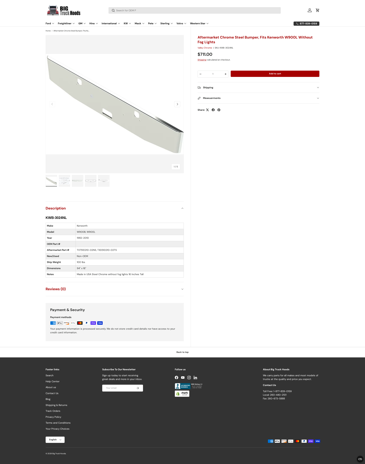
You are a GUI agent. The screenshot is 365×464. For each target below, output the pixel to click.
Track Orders (53, 410)
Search (49, 375)
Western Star (197, 23)
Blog (48, 399)
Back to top (183, 352)
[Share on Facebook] (213, 110)
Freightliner (64, 23)
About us (51, 387)
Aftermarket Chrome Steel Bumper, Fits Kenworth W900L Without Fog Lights (71, 31)
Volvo (180, 23)
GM (80, 23)
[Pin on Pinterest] (219, 110)
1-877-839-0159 (282, 391)
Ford (48, 23)
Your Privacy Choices (57, 428)
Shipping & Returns (56, 405)
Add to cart (275, 73)
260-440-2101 (278, 394)
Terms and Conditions (58, 422)
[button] (318, 10)
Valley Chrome (205, 47)
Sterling (165, 23)
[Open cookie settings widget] (360, 459)
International (109, 23)
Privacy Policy (53, 416)
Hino (92, 23)
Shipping (202, 59)
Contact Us (52, 393)
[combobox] (195, 10)
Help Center (52, 381)
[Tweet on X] (207, 110)
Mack (138, 23)
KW (126, 23)
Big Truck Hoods (59, 453)
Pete (150, 23)
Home (48, 31)
